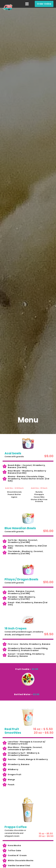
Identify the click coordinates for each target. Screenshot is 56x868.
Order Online (44, 3)
